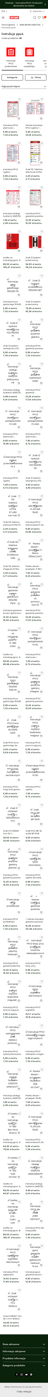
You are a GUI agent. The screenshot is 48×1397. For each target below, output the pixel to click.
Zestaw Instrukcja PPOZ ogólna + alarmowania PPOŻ (35, 126)
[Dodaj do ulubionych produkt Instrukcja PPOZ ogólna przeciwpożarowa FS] (19, 143)
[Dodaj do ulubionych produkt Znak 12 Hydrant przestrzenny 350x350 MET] (42, 232)
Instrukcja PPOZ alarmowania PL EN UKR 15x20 (34, 523)
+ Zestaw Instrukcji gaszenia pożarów (34, 920)
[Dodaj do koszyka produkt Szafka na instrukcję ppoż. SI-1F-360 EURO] (19, 647)
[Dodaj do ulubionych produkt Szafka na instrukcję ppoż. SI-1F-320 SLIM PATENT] (19, 1158)
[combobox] (24, 86)
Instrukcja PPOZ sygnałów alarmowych (33, 1008)
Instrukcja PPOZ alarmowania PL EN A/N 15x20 (34, 1141)
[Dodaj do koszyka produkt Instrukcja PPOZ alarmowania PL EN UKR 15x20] (41, 515)
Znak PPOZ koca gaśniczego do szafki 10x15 (11, 744)
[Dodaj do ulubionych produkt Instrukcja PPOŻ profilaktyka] (19, 893)
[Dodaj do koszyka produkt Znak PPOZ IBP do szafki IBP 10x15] (41, 824)
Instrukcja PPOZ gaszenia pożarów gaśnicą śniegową (34, 700)
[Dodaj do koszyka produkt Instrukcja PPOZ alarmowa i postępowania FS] (19, 118)
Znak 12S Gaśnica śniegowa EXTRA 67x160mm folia (11, 567)
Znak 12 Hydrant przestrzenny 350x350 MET (33, 259)
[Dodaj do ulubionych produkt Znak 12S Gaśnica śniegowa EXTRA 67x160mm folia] (19, 540)
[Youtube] (26, 1374)
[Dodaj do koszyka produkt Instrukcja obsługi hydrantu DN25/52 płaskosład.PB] (41, 1176)
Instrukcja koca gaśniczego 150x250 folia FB (12, 700)
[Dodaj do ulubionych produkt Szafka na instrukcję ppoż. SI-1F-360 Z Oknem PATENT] (19, 232)
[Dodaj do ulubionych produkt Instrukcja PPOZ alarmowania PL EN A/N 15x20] (42, 1114)
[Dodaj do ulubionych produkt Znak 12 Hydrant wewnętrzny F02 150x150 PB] (42, 452)
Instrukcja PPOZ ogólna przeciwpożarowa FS (11, 170)
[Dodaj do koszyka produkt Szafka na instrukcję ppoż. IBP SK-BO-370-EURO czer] (19, 1221)
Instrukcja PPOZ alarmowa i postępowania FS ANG (34, 435)
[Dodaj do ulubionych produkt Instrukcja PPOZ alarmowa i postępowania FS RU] (42, 629)
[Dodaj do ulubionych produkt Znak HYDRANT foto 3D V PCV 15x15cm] (19, 1290)
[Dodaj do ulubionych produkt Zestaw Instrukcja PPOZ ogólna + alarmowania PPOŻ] (42, 99)
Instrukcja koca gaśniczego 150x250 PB (12, 303)
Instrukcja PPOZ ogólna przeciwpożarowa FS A (11, 479)
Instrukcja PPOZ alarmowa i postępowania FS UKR (11, 435)
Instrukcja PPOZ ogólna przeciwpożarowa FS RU (34, 788)
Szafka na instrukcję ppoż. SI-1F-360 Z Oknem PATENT (12, 259)
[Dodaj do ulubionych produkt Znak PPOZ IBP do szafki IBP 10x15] (42, 805)
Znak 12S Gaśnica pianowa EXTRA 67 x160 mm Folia (12, 523)
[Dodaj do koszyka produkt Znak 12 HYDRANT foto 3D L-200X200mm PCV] (19, 824)
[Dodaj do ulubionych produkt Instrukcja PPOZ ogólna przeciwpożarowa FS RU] (42, 761)
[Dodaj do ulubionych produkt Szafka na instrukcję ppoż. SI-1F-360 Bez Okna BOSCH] (19, 1114)
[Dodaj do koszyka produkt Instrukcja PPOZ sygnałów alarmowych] (41, 1000)
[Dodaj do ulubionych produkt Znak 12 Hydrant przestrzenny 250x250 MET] (42, 276)
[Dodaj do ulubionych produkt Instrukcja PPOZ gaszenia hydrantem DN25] (42, 364)
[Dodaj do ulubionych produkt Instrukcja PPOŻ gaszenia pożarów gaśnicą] (42, 320)
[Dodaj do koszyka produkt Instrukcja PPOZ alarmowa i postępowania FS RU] (41, 647)
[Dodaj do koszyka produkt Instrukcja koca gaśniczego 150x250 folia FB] (19, 691)
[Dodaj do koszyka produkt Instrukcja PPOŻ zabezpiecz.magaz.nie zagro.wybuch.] (41, 1044)
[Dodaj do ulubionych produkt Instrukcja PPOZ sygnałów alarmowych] (42, 981)
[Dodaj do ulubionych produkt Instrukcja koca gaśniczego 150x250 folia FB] (19, 673)
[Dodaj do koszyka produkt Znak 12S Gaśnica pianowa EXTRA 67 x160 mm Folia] (19, 515)
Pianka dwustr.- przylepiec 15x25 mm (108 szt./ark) (34, 1097)
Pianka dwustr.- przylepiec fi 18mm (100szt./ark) (35, 567)
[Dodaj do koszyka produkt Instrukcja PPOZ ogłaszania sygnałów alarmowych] (19, 1265)
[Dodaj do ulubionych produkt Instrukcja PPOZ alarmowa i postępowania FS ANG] (42, 408)
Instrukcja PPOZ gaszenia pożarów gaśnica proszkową (35, 214)
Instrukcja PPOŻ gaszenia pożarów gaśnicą (34, 347)
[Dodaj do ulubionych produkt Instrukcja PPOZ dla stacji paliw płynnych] (42, 1202)
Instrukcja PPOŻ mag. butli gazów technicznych (11, 788)
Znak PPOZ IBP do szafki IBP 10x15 (34, 832)
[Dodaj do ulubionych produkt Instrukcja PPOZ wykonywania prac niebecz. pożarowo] (19, 1026)
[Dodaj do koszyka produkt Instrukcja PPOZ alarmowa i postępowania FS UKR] (19, 427)
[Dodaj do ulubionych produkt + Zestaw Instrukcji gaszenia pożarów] (42, 893)
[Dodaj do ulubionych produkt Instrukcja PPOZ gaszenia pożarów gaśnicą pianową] (19, 849)
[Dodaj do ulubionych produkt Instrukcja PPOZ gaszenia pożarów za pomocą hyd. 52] (42, 584)
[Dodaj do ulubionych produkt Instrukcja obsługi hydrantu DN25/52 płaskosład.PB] (42, 1158)
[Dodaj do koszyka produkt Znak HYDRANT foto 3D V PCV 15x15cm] (19, 1309)
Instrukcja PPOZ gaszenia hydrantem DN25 (34, 391)
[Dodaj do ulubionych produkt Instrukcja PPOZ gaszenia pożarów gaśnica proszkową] (42, 188)
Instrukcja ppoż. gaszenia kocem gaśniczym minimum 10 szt (33, 1273)
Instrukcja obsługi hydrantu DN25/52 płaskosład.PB (34, 1185)
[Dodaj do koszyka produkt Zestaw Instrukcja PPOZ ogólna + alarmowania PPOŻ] (41, 118)
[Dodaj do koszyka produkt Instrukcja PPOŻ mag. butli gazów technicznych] (19, 779)
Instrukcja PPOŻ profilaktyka (10, 920)
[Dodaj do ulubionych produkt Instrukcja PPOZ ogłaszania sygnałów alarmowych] (19, 1246)
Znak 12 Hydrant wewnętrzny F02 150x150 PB (33, 479)
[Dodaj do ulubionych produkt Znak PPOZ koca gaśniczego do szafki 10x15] (19, 717)
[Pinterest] (31, 1374)
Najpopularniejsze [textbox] (11, 86)
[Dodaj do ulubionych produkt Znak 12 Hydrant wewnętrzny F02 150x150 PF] (19, 320)
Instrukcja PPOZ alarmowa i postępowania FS (11, 126)
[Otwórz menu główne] (3, 17)
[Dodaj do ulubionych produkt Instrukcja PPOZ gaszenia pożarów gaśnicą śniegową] (42, 673)
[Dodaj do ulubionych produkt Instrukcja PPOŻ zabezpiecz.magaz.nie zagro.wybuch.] (42, 1026)
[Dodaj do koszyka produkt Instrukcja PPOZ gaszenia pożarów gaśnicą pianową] (19, 868)
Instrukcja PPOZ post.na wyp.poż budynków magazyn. (33, 744)
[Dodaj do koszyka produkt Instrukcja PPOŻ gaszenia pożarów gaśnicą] (41, 338)
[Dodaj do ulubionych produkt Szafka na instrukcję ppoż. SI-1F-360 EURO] (19, 629)
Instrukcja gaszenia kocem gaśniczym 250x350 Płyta (12, 611)
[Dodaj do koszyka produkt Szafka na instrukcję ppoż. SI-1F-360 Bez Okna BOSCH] (19, 1132)
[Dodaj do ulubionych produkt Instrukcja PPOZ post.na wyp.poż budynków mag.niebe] (19, 981)
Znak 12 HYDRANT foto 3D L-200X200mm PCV (11, 832)
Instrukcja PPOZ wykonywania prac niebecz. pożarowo (12, 1052)
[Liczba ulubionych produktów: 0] (39, 17)
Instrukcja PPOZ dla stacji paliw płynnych (35, 1229)
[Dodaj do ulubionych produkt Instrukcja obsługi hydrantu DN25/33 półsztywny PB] (19, 364)
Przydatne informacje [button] (14, 1358)
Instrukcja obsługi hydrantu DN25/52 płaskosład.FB (12, 214)
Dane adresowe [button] (11, 1344)
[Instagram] (21, 1374)
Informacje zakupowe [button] (14, 1351)
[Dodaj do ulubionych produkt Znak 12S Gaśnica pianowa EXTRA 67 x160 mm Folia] (19, 496)
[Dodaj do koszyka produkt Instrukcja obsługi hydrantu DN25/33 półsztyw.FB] (19, 1088)
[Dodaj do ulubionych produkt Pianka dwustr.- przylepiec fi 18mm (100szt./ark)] (42, 540)
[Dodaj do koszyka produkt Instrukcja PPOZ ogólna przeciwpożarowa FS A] (19, 471)
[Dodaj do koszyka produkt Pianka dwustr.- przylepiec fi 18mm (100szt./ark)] (41, 559)
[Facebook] (17, 1374)
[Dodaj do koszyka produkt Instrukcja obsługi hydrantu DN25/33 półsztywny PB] (19, 383)
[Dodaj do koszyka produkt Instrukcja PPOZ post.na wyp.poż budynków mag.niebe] (19, 1000)
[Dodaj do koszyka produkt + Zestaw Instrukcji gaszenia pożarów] (41, 912)
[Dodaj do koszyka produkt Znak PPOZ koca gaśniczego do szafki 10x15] (19, 735)
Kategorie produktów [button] (14, 1365)
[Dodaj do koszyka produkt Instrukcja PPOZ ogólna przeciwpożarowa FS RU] (41, 779)
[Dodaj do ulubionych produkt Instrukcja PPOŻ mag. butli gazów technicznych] (19, 761)
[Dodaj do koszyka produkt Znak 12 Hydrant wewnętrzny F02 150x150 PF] (19, 338)
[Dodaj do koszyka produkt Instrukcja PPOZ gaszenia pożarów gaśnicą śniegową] (41, 691)
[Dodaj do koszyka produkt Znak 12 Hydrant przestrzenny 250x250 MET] (41, 294)
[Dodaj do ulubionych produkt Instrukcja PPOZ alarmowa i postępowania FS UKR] (19, 408)
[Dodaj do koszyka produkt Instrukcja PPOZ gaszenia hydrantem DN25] (41, 383)
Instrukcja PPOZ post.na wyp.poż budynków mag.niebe (11, 1008)
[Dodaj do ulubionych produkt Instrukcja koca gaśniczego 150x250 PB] (19, 276)
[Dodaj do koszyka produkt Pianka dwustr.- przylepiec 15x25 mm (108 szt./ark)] (41, 1088)
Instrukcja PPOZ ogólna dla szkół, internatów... (33, 876)
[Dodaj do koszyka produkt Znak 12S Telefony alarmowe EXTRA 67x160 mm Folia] (41, 162)
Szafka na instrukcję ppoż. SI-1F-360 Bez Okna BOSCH (12, 1141)
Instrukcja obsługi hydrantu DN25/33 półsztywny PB (12, 391)
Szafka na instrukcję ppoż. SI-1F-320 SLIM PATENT (12, 1185)
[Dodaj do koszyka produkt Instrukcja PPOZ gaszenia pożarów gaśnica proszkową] (41, 206)
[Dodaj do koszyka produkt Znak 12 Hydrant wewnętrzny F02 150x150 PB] (41, 471)
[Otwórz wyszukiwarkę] (34, 17)
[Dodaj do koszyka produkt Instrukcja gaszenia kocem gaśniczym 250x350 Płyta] (19, 603)
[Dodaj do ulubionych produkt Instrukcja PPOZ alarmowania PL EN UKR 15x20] (42, 496)
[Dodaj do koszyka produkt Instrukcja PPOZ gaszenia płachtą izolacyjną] (19, 956)
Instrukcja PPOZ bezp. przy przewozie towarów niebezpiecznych (35, 964)
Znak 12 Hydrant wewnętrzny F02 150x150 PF (11, 347)
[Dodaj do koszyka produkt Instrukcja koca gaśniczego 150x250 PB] (19, 294)
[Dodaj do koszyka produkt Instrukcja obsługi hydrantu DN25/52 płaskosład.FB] (19, 206)
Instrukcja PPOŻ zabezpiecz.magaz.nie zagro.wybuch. (35, 1052)
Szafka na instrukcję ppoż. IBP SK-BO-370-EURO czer (12, 1229)
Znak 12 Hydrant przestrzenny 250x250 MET (33, 303)
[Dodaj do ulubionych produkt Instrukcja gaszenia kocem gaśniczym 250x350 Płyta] (19, 584)
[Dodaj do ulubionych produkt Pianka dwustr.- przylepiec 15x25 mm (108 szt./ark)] (42, 1070)
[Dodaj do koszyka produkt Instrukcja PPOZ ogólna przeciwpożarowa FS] (19, 162)
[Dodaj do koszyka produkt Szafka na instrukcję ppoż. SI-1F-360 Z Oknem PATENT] (19, 250)
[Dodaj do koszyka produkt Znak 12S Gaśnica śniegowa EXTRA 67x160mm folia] (19, 559)
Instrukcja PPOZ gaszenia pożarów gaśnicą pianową (11, 876)
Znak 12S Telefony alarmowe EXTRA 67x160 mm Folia (34, 170)
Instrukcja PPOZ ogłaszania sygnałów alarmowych (10, 1273)
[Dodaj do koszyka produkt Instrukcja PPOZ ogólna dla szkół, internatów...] (41, 868)
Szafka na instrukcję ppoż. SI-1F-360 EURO (12, 655)
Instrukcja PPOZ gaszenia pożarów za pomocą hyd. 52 (35, 611)
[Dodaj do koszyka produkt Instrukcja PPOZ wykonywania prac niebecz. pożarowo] (19, 1044)
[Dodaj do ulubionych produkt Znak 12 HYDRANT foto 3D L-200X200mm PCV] (19, 805)
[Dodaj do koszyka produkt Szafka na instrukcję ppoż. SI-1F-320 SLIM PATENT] (19, 1176)
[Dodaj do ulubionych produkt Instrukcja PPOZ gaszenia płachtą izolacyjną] (19, 937)
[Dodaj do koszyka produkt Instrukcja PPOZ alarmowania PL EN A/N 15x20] (41, 1132)
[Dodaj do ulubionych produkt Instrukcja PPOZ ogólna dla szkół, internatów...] (42, 849)
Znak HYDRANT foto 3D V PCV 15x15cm (12, 1317)
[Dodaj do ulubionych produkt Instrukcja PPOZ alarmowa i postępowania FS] (19, 99)
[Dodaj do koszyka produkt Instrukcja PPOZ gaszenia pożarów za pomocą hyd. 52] (41, 603)
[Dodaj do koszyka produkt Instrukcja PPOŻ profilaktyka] (19, 912)
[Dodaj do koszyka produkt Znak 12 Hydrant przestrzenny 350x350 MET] (41, 250)
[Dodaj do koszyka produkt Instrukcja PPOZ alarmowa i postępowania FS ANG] (41, 427)
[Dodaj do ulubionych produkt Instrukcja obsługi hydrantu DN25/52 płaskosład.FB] (19, 188)
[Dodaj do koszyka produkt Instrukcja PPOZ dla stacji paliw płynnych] (41, 1221)
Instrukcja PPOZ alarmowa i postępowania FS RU (34, 655)
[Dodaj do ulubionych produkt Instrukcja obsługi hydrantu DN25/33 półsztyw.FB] (19, 1070)
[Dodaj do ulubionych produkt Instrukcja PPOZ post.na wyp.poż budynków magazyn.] (42, 717)
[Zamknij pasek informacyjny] (45, 4)
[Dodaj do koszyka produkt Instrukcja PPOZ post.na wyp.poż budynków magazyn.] (41, 735)
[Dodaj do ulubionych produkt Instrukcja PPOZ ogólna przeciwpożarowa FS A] (19, 452)
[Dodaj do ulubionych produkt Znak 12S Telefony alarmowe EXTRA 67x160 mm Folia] (42, 143)
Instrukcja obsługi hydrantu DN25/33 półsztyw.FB (12, 1097)
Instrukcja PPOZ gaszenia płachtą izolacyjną (11, 964)
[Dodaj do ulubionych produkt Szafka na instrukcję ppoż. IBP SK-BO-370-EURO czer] (19, 1202)
